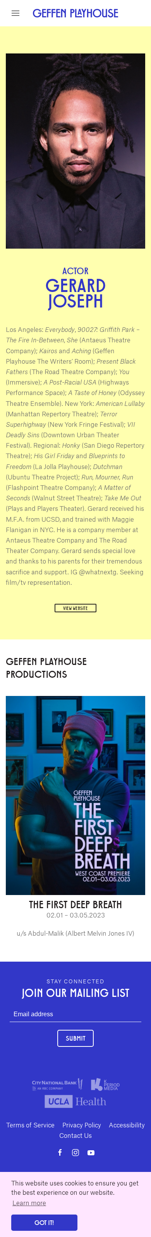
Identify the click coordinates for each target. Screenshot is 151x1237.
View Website (75, 608)
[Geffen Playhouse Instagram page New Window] (75, 1152)
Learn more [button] (29, 1202)
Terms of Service (30, 1125)
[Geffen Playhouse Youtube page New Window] (91, 1152)
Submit (75, 1038)
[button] (15, 13)
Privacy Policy (81, 1125)
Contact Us (75, 1135)
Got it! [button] (44, 1222)
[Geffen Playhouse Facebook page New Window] (60, 1152)
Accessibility (127, 1125)
